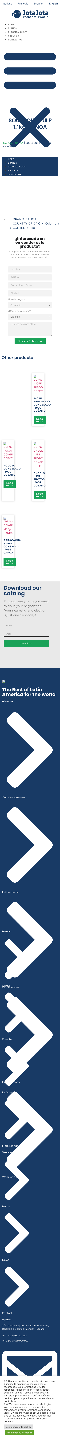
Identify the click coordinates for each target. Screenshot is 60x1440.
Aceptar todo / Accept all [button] (19, 1432)
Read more (39, 420)
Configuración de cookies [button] (18, 1427)
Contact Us (15, 39)
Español (38, 3)
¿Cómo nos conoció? (20, 311)
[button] (30, 99)
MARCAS (8, 143)
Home (11, 24)
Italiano (7, 3)
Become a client (17, 32)
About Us (13, 36)
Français (23, 3)
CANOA (19, 143)
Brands (12, 28)
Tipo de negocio (17, 299)
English (53, 3)
